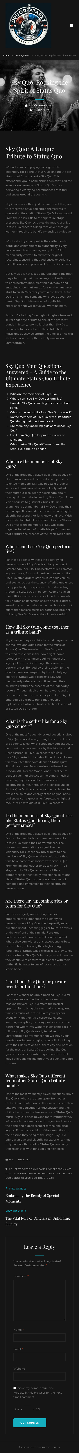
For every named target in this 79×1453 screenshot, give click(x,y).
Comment (21, 1276)
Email (18, 1349)
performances (30, 1173)
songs (16, 1177)
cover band (30, 1169)
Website (19, 1368)
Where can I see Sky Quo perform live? (36, 398)
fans (42, 1169)
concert (15, 1169)
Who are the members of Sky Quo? (33, 394)
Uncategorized (22, 55)
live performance (58, 1169)
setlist (62, 1173)
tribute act (46, 1177)
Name (18, 1329)
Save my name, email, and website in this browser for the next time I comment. (37, 1392)
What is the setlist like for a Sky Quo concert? (40, 412)
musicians (12, 1173)
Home (6, 55)
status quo (29, 1177)
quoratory (41, 110)
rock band (49, 1173)
